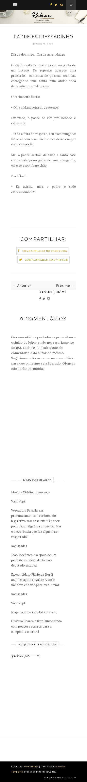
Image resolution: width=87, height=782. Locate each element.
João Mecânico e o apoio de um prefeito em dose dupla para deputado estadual (33, 560)
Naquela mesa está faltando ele (33, 612)
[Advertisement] (37, 691)
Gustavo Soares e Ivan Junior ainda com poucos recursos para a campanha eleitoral (36, 626)
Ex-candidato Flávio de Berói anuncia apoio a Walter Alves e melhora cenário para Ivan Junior (35, 580)
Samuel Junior (53, 292)
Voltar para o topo (58, 777)
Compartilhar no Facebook (44, 250)
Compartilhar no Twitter (46, 259)
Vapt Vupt (18, 501)
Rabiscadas (19, 546)
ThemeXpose (31, 766)
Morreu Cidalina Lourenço (30, 492)
